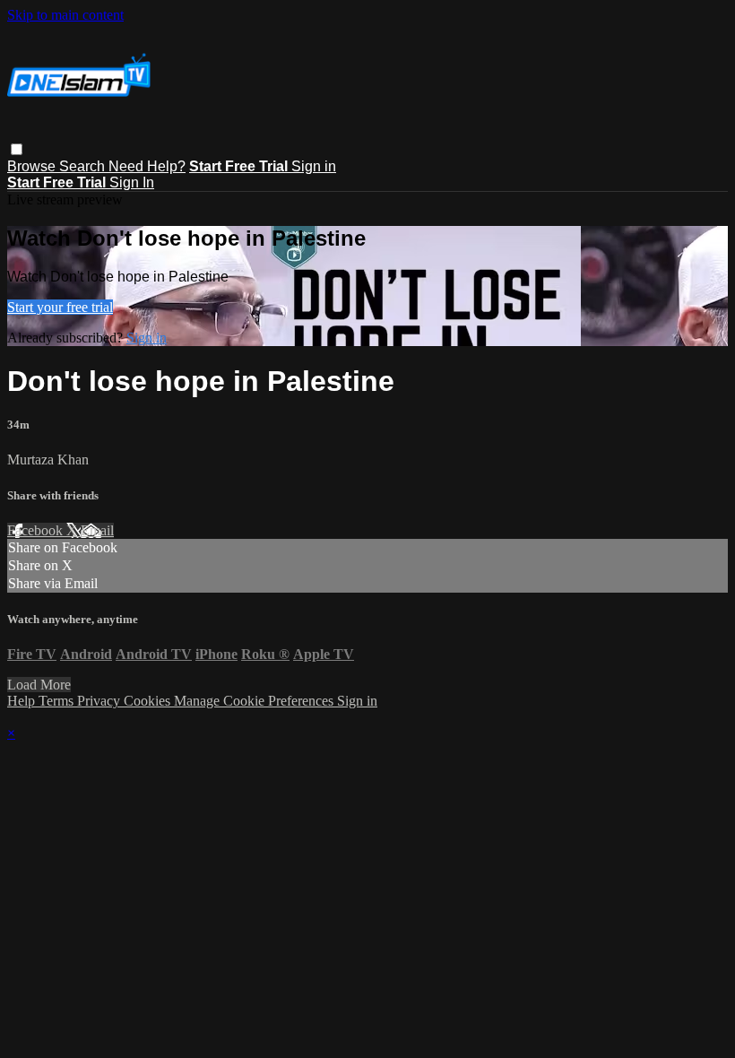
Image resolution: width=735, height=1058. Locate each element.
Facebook (36, 530)
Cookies (149, 700)
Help (23, 700)
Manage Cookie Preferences (255, 700)
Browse (33, 166)
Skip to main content (65, 14)
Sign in (313, 166)
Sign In (131, 182)
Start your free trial (60, 307)
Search (83, 166)
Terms (58, 700)
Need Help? (147, 166)
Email (97, 530)
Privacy (100, 700)
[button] (16, 149)
